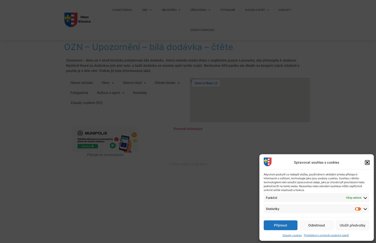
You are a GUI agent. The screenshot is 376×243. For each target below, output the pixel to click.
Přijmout (280, 225)
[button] (367, 162)
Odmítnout (316, 225)
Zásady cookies (292, 235)
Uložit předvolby (353, 225)
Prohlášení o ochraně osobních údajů (326, 235)
